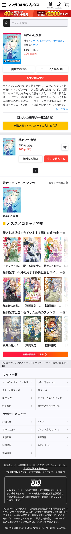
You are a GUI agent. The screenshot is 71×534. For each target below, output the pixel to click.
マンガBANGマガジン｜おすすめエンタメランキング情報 (34, 471)
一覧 (62, 232)
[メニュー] (4, 5)
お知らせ (6, 421)
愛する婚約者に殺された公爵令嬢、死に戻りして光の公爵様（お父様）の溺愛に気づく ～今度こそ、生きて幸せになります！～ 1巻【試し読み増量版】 (32, 266)
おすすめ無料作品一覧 (49, 405)
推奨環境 (6, 453)
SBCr (35, 44)
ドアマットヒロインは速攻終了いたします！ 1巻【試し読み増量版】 (12, 266)
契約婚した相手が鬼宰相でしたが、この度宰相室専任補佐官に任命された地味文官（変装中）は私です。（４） (12, 305)
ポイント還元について (49, 429)
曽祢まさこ (59, 40)
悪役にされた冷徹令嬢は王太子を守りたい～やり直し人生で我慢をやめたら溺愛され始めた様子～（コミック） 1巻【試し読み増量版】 (53, 266)
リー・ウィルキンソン (41, 40)
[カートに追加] (64, 147)
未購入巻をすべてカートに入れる (33, 125)
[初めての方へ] (50, 5)
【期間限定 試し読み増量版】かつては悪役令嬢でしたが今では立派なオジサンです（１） (53, 305)
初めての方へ (8, 429)
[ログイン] (58, 5)
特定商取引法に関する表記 (31, 465)
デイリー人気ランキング (50, 398)
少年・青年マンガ (46, 382)
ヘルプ (41, 421)
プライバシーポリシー (56, 465)
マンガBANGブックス (12, 362)
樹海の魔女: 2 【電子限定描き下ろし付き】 (12, 345)
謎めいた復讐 (10, 215)
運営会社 (8, 465)
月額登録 (6, 437)
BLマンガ (7, 398)
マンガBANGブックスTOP (15, 382)
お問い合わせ (44, 445)
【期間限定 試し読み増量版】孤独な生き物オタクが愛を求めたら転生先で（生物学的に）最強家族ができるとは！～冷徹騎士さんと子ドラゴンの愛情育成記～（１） (32, 305)
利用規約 (6, 445)
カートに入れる (50, 69)
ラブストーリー (34, 362)
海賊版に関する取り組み (35, 468)
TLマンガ (42, 390)
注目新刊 (6, 405)
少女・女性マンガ (11, 390)
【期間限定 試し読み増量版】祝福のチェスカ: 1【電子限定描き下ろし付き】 (53, 345)
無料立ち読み (19, 69)
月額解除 (42, 437)
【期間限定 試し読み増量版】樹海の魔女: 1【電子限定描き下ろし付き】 (32, 345)
